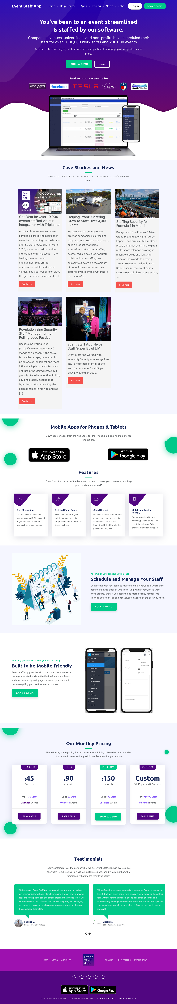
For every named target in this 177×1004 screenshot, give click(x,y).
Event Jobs (140, 960)
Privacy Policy (107, 998)
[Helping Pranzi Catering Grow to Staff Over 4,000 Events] (88, 201)
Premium (108, 767)
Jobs (121, 6)
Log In (135, 6)
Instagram (95, 978)
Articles (66, 960)
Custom (147, 767)
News (109, 6)
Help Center (68, 6)
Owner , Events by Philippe (31, 925)
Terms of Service (126, 998)
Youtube (102, 978)
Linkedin (88, 978)
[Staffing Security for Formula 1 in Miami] (137, 203)
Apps (83, 6)
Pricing (96, 6)
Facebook (74, 978)
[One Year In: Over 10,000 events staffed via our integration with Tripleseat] (40, 201)
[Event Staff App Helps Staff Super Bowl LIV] (88, 319)
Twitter (81, 978)
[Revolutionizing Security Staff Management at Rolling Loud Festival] (40, 311)
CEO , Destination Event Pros (111, 925)
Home (51, 6)
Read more (27, 284)
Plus (69, 767)
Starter (29, 767)
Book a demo (154, 6)
